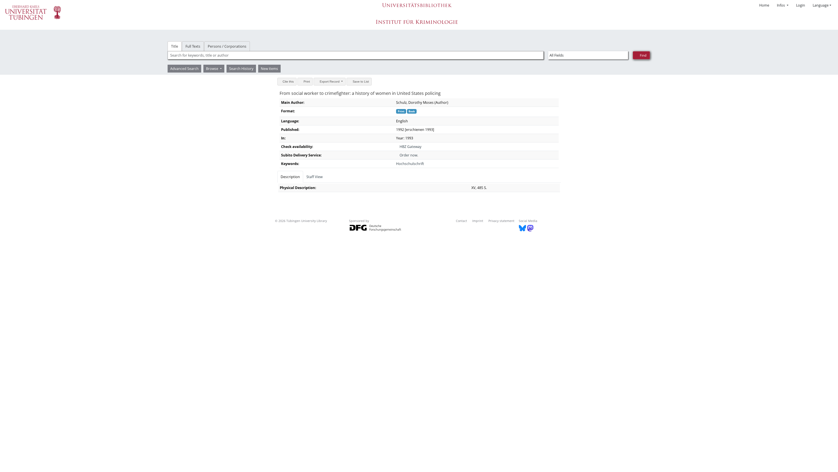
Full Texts (192, 46)
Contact (461, 221)
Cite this (288, 81)
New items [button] (269, 68)
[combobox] (356, 55)
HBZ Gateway (409, 146)
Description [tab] (290, 176)
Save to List (363, 81)
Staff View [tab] (314, 176)
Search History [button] (241, 68)
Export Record (331, 81)
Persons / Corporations (227, 46)
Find (643, 55)
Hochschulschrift (408, 163)
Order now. (407, 155)
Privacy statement (501, 221)
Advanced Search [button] (184, 68)
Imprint (477, 221)
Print (307, 81)
